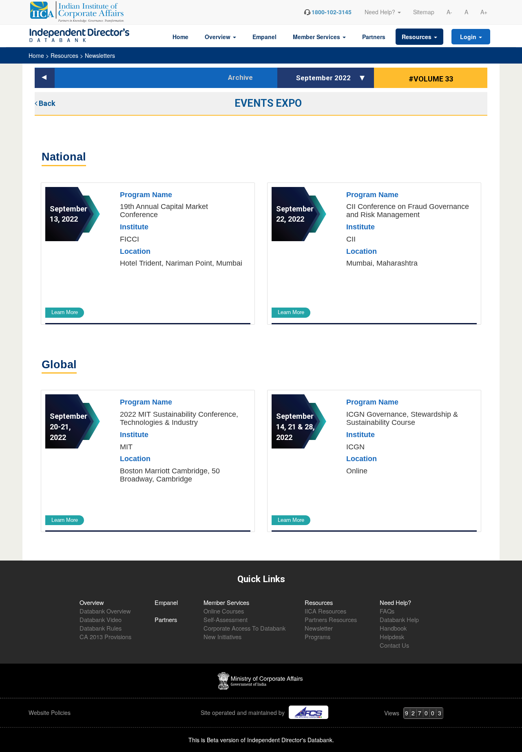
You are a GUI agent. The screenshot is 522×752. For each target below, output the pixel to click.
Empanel (264, 37)
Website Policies (50, 712)
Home (180, 37)
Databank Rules (101, 628)
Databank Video (101, 619)
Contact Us (394, 645)
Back (46, 103)
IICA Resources (325, 611)
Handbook (393, 628)
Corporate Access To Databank (244, 628)
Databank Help (399, 619)
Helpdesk (392, 636)
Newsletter (319, 628)
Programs (317, 636)
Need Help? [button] (381, 12)
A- (449, 12)
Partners (373, 37)
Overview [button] (218, 37)
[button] (363, 78)
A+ (483, 12)
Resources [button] (417, 37)
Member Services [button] (317, 37)
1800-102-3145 (332, 12)
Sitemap (423, 12)
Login (469, 37)
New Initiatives (222, 636)
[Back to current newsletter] (45, 78)
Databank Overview (105, 611)
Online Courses (223, 611)
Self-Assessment (225, 619)
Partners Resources (331, 619)
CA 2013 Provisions (105, 636)
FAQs (387, 611)
